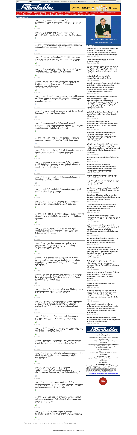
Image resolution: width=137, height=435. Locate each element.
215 (47, 423)
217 (54, 423)
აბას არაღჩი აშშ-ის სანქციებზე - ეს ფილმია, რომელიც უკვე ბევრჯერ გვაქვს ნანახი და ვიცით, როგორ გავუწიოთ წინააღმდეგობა (103, 197)
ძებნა (118, 1)
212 (36, 423)
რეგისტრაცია (74, 1)
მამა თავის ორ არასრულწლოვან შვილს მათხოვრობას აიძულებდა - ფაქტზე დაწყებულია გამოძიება (103, 218)
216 (51, 423)
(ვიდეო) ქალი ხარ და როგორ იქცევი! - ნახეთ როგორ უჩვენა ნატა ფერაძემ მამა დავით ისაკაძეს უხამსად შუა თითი (59, 216)
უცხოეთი (60, 12)
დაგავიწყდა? (65, 1)
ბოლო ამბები (49, 14)
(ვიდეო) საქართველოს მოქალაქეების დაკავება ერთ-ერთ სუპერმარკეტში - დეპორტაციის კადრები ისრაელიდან (59, 355)
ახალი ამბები (39, 14)
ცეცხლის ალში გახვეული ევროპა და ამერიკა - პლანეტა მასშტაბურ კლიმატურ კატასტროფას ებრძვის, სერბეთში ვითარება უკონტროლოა (103, 69)
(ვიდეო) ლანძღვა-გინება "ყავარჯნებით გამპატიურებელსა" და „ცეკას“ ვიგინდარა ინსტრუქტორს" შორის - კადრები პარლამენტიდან (57, 370)
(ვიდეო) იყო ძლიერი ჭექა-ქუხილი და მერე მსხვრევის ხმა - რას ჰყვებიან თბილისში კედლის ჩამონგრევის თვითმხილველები (59, 98)
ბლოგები (73, 14)
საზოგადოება (52, 12)
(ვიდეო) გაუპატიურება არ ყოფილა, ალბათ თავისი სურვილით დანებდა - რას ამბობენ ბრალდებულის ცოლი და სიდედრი (58, 399)
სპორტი (102, 12)
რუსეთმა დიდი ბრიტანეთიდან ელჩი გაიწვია (102, 176)
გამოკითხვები (59, 14)
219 (62, 423)
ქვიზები (67, 14)
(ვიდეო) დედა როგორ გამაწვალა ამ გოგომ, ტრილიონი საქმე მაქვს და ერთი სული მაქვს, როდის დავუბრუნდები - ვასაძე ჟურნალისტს (59, 125)
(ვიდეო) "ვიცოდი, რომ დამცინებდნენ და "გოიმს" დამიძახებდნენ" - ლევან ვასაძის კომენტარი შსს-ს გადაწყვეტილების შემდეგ (57, 164)
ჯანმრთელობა (111, 12)
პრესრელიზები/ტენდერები (25, 14)
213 (40, 423)
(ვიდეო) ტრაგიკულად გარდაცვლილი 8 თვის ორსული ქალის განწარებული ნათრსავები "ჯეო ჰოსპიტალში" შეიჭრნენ (56, 230)
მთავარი (19, 12)
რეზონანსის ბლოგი (22, 17)
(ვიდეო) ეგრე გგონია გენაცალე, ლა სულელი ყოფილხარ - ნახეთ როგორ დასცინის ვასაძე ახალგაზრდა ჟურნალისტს (55, 245)
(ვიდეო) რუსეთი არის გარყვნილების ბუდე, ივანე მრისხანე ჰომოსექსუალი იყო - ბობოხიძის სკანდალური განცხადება (57, 84)
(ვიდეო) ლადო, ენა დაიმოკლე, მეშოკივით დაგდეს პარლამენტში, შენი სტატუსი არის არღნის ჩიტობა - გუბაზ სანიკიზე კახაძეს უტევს (58, 277)
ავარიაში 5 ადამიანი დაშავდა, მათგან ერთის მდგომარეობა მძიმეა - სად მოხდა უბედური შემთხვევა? (102, 114)
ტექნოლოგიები (70, 12)
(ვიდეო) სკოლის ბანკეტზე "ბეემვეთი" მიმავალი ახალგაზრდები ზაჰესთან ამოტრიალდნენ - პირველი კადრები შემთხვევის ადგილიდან (59, 384)
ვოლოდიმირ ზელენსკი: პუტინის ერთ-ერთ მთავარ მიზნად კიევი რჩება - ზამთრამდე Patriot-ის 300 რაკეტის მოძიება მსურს (103, 319)
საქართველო (28, 12)
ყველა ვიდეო (92, 14)
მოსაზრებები (94, 12)
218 (58, 423)
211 (33, 423)
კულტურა (80, 12)
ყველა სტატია (82, 14)
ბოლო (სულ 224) (70, 423)
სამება (87, 12)
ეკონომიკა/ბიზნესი (40, 12)
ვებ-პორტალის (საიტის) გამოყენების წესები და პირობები (103, 373)
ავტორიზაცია (44, 1)
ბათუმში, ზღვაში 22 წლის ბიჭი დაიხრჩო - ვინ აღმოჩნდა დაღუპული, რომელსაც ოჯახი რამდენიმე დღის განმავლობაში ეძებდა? (102, 240)
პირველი (27, 423)
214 (43, 423)
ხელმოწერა (82, 1)
